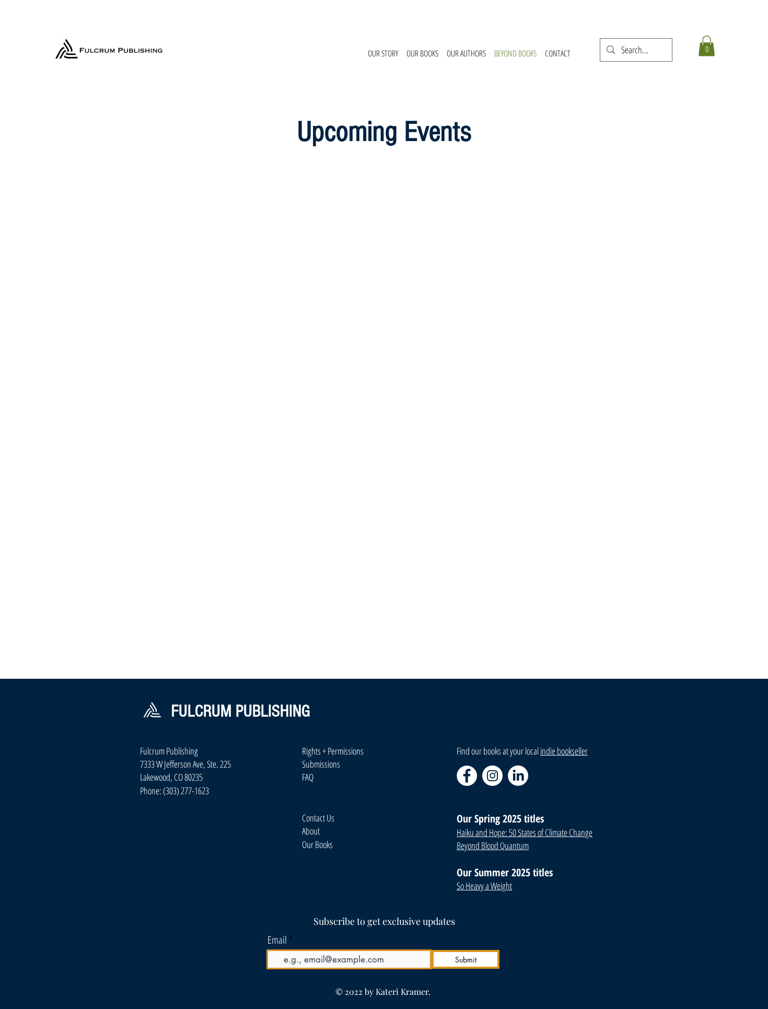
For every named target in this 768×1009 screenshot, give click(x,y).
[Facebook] (467, 776)
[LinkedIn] (518, 776)
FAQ (307, 777)
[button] (706, 46)
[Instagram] (492, 776)
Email (277, 940)
